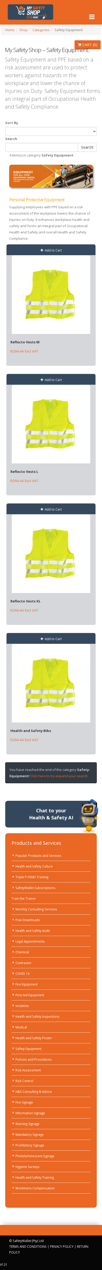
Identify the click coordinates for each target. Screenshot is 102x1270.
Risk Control (24, 1081)
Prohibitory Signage (29, 1145)
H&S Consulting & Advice (33, 1091)
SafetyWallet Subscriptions (35, 888)
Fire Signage (24, 1102)
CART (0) (89, 44)
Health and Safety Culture (34, 866)
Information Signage (30, 1113)
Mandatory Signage (29, 1134)
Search (11, 138)
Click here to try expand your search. (59, 776)
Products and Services (36, 843)
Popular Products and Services (38, 855)
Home (10, 29)
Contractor (23, 963)
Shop (23, 29)
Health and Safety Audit (32, 930)
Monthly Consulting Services (36, 909)
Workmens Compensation (35, 1188)
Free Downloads (27, 920)
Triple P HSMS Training (31, 877)
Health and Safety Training (34, 1177)
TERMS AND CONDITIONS (28, 1246)
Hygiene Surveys (27, 1167)
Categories (41, 29)
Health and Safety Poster (33, 1038)
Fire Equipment (26, 984)
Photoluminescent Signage (34, 1156)
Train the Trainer (24, 898)
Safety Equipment (28, 1049)
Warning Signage (27, 1124)
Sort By (11, 122)
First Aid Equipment (29, 995)
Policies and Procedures (33, 1059)
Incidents (22, 1006)
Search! (87, 147)
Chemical (22, 952)
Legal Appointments (30, 941)
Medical (21, 1027)
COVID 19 (22, 973)
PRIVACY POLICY (61, 1246)
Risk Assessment (28, 1070)
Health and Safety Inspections (37, 1016)
